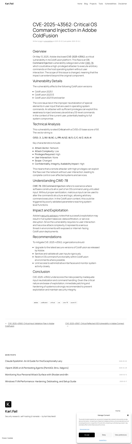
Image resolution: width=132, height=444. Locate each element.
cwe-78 (65, 302)
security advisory (49, 215)
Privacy (4, 438)
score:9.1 (73, 302)
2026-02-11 (123, 381)
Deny (104, 435)
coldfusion (44, 302)
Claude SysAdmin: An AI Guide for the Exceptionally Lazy (33, 361)
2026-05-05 (123, 361)
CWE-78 (89, 62)
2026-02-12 (123, 375)
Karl (41, 41)
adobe (36, 302)
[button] (128, 415)
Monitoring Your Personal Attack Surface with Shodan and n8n (36, 374)
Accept (86, 435)
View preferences (121, 435)
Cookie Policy (103, 440)
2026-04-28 (123, 368)
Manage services (84, 429)
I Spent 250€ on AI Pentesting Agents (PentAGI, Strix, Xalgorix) (37, 368)
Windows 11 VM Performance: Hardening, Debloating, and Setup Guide (40, 381)
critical (52, 302)
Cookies (10, 438)
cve (59, 302)
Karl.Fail (9, 3)
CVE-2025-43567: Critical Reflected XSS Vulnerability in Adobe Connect (94, 323)
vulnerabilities (48, 41)
